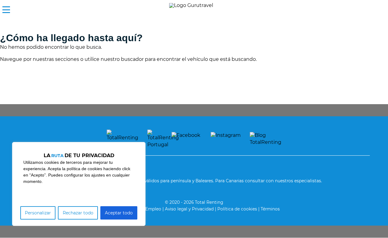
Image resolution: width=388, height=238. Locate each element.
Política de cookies (237, 209)
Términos (270, 209)
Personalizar (38, 213)
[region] (79, 184)
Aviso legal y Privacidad (189, 209)
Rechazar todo (78, 213)
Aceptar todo (119, 213)
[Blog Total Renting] (265, 139)
